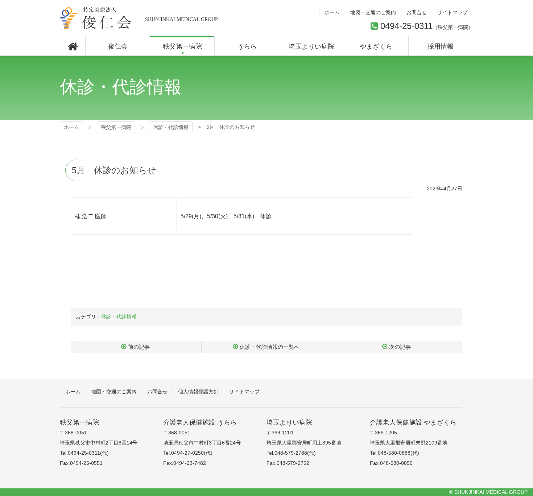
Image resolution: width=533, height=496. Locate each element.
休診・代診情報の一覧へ (269, 347)
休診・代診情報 (171, 127)
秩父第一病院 (95, 18)
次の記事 (400, 347)
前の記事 (139, 347)
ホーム (71, 127)
